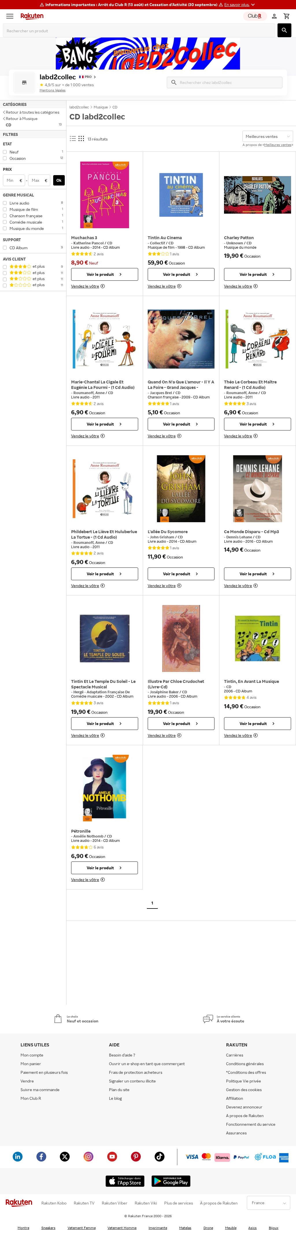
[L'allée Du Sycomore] (181, 489)
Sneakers (48, 1228)
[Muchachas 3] (104, 195)
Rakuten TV (84, 1203)
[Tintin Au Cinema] (181, 195)
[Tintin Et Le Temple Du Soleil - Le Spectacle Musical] (104, 638)
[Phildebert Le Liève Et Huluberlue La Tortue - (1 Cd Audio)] (104, 489)
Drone (208, 1228)
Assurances (236, 1132)
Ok (59, 180)
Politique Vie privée (243, 1080)
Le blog (115, 1098)
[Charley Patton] (257, 195)
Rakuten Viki (146, 1203)
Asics (252, 1228)
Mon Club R (31, 1098)
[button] (240, 4)
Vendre (27, 1080)
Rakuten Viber (114, 1203)
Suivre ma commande (40, 1089)
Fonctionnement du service (250, 1124)
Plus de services (178, 1203)
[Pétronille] (104, 788)
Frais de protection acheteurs (135, 1072)
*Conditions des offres (246, 1072)
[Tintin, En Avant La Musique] (257, 638)
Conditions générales (245, 1063)
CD (109, 243)
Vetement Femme (82, 1228)
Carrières (234, 1054)
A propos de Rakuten (245, 1115)
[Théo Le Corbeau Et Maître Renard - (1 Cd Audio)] (257, 339)
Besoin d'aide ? (122, 1054)
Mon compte (32, 1054)
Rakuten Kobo (53, 1203)
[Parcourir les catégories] (11, 16)
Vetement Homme (122, 1228)
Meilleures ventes (277, 145)
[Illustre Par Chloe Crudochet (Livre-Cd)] (181, 638)
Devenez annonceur (244, 1106)
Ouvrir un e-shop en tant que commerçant (147, 1063)
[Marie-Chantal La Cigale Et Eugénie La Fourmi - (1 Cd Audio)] (104, 339)
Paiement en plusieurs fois (44, 1072)
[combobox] (140, 31)
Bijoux (273, 1228)
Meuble (230, 1228)
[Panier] (286, 16)
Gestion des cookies (244, 1089)
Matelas (185, 1228)
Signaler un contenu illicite (132, 1080)
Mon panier (31, 1063)
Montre (23, 1228)
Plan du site (119, 1089)
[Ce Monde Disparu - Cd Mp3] (257, 489)
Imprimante (158, 1228)
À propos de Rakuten (219, 1203)
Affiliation (234, 1098)
